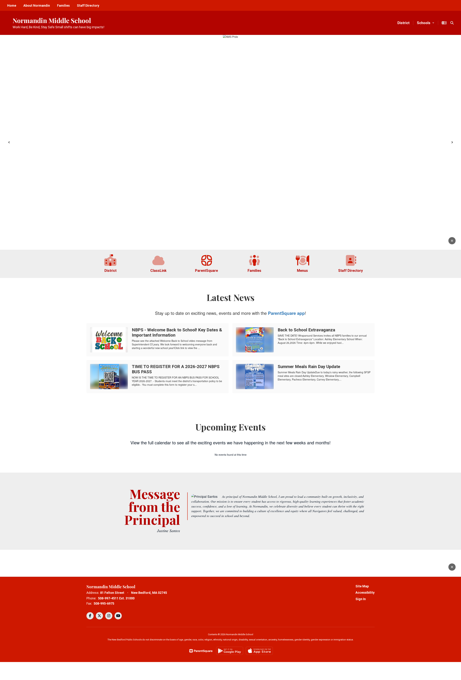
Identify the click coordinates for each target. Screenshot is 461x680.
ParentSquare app (286, 313)
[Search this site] (452, 23)
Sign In (360, 599)
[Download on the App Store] (259, 651)
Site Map (362, 586)
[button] (425, 23)
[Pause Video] (452, 567)
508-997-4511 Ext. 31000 (116, 598)
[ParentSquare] (200, 651)
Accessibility (365, 592)
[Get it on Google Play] (229, 651)
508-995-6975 (104, 603)
